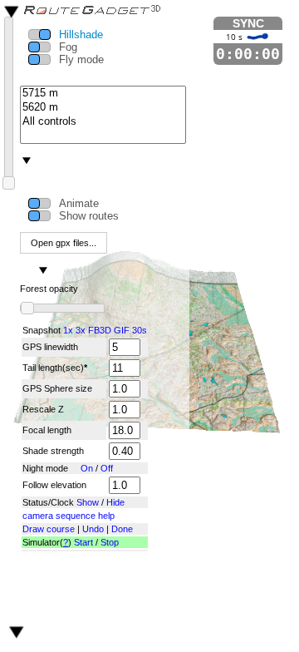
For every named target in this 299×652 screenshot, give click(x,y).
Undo (93, 529)
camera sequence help (68, 516)
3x (81, 330)
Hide (115, 502)
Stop (109, 542)
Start (83, 542)
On (87, 468)
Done (122, 529)
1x (68, 330)
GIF (122, 330)
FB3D (99, 330)
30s (139, 330)
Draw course (48, 529)
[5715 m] (103, 93)
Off (106, 468)
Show (87, 502)
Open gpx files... (63, 243)
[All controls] (103, 122)
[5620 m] (103, 108)
